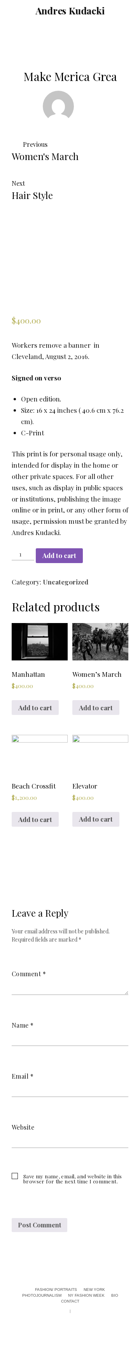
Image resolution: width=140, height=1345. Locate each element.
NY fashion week (10, 723)
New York (10, 619)
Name (23, 1025)
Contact (10, 788)
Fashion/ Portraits (10, 570)
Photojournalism (10, 667)
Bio (10, 761)
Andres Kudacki (70, 10)
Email (22, 1076)
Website (23, 1127)
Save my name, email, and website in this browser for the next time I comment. (72, 1179)
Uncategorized (65, 581)
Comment (29, 974)
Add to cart (59, 555)
